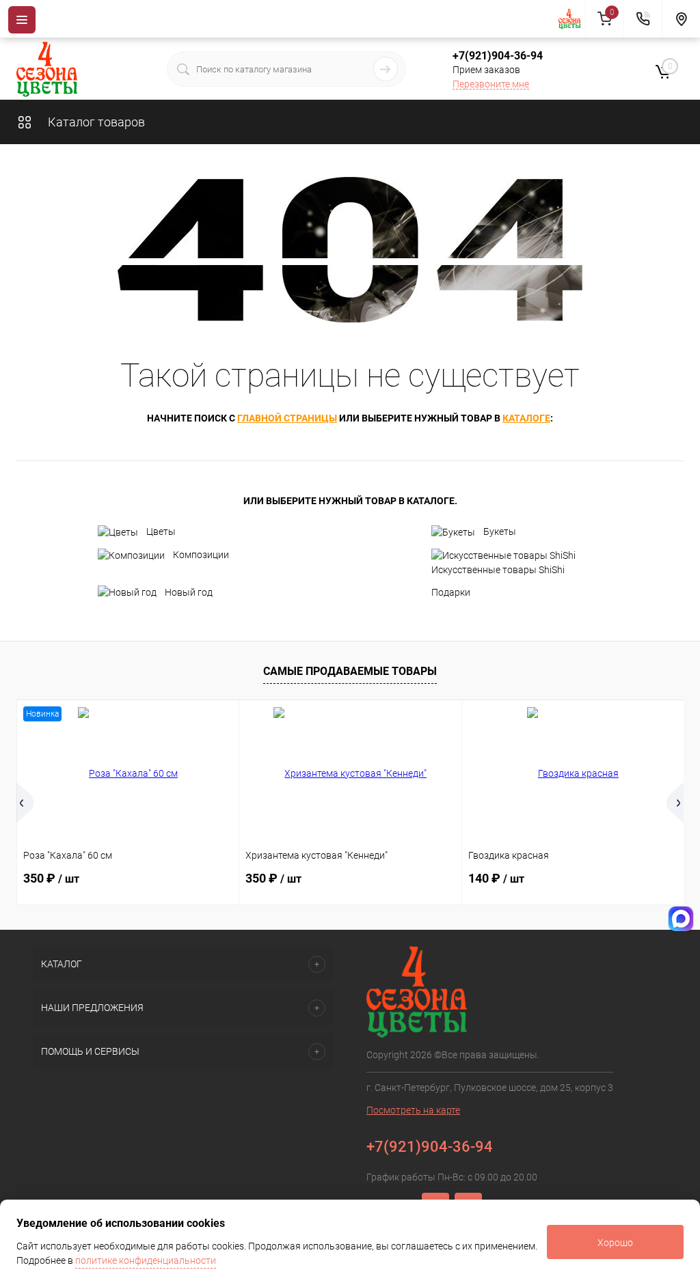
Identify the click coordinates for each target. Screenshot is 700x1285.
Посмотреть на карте (413, 1110)
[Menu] (22, 19)
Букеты (499, 531)
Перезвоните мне (491, 84)
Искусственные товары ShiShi (498, 569)
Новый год (189, 592)
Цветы (161, 531)
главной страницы (287, 418)
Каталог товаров (95, 122)
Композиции (201, 554)
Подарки (450, 592)
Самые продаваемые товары (350, 671)
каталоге (526, 418)
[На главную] (572, 19)
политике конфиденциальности (145, 1260)
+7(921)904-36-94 (498, 55)
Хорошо (615, 1242)
